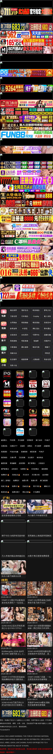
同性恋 (47, 353)
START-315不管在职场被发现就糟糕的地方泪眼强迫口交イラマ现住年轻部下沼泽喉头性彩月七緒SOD (13, 681)
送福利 (22, 446)
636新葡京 (35, 469)
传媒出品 (13, 353)
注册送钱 (4, 446)
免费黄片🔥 (5, 475)
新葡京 (30, 446)
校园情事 (24, 359)
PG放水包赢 (14, 452)
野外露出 (47, 328)
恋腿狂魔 (47, 335)
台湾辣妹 (13, 322)
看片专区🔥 (37, 486)
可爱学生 (36, 335)
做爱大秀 (25, 480)
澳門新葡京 (5, 469)
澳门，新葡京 (5, 480)
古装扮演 (13, 335)
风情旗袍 (13, 341)
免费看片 (16, 480)
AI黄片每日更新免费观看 (38, 555)
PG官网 (12, 440)
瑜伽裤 (36, 341)
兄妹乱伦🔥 (26, 486)
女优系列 (24, 335)
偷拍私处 (40, 457)
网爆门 (47, 347)
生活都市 (13, 359)
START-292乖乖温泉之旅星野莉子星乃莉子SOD (39, 601)
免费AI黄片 (16, 492)
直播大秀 (34, 480)
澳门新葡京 (32, 463)
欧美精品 (36, 310)
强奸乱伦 (24, 310)
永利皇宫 (15, 469)
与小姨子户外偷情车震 (37, 515)
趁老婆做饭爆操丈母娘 (11, 515)
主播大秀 (13, 457)
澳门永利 (39, 440)
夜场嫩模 (13, 463)
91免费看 (36, 492)
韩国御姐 (24, 322)
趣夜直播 (4, 463)
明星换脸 (24, 341)
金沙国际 (45, 475)
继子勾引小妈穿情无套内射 (13, 535)
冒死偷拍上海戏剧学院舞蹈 (39, 535)
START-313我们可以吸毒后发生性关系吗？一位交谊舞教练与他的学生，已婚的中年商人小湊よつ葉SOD (13, 604)
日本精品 (24, 316)
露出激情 (24, 347)
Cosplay (36, 316)
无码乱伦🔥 (16, 475)
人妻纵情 (36, 359)
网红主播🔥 (27, 492)
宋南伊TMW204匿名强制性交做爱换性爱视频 (39, 703)
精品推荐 (13, 310)
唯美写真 (36, 347)
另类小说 (13, 365)
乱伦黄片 (31, 457)
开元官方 (26, 475)
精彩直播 (33, 452)
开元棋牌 (21, 440)
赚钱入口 (47, 486)
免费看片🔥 (24, 469)
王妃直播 (22, 457)
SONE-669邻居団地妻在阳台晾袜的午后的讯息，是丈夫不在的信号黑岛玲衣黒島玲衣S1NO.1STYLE (39, 655)
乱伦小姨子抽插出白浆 (11, 576)
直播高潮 (24, 452)
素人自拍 (47, 316)
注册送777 (13, 446)
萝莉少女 (47, 310)
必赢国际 (47, 446)
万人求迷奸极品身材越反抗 (13, 555)
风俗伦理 (47, 359)
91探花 (24, 328)
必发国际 (22, 463)
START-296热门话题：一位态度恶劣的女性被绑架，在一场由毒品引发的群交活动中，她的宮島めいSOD (39, 681)
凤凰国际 (4, 452)
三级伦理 (13, 316)
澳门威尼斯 (44, 480)
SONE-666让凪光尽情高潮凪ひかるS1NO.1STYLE (13, 626)
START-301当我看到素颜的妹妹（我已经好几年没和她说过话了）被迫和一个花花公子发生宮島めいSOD (39, 629)
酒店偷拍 (4, 457)
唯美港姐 (36, 322)
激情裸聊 (45, 469)
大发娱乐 (41, 463)
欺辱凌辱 (13, 328)
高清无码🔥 (5, 492)
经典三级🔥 (5, 486)
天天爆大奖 (36, 475)
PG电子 (47, 440)
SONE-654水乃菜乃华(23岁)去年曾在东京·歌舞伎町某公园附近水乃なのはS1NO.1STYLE (13, 706)
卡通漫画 (13, 347)
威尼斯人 (4, 440)
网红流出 (36, 328)
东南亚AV (47, 322)
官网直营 (30, 440)
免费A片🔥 (16, 486)
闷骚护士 (47, 341)
